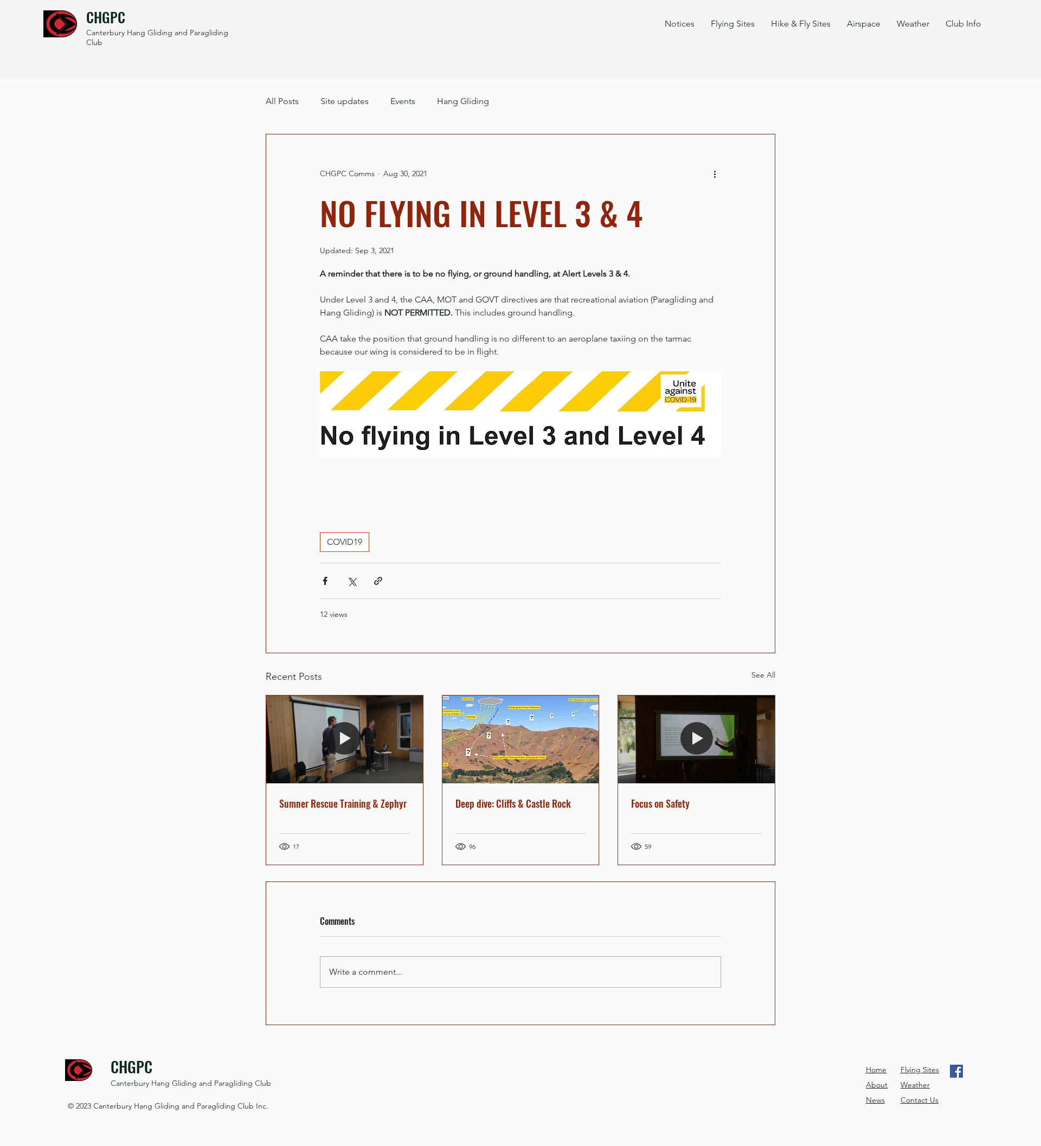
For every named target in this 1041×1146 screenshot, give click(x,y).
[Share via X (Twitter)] (351, 581)
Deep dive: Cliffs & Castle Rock (513, 803)
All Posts (282, 101)
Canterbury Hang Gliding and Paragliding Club (191, 1083)
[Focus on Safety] (696, 739)
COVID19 (344, 542)
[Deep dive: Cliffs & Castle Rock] (520, 739)
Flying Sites (920, 1069)
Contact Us (920, 1100)
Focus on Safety (660, 803)
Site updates (344, 101)
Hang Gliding (463, 101)
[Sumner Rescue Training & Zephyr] (344, 739)
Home (876, 1069)
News (875, 1100)
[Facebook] (956, 1071)
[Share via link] (378, 581)
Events (402, 101)
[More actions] (714, 173)
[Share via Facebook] (325, 581)
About (877, 1085)
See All (763, 675)
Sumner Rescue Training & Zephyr (343, 803)
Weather (915, 1085)
